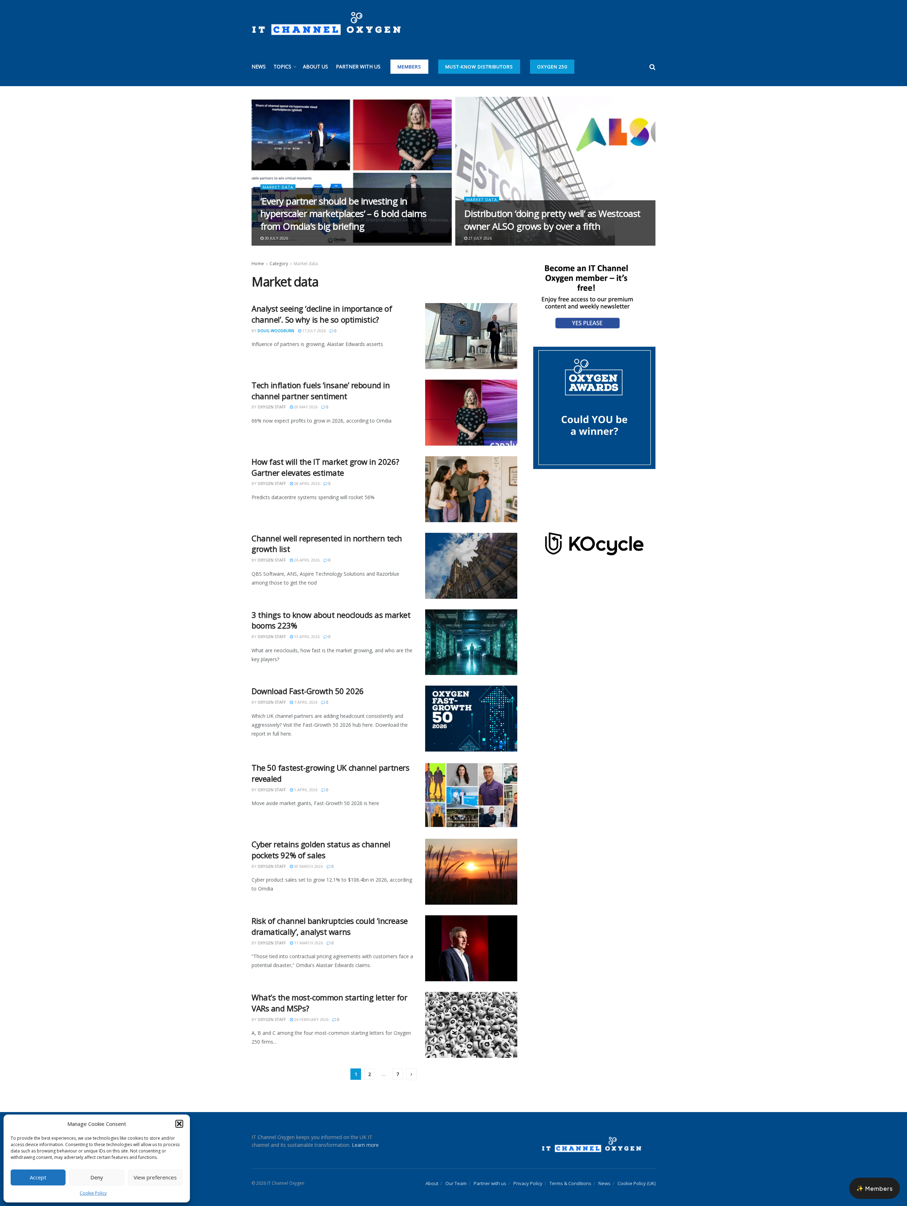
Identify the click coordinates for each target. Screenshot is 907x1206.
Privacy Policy (527, 1183)
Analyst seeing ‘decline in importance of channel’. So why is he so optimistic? (322, 314)
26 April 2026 (306, 560)
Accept (38, 1177)
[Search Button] (652, 67)
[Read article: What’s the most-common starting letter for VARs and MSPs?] (471, 1025)
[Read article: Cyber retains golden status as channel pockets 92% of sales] (471, 872)
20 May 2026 (305, 406)
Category (279, 264)
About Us (315, 66)
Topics (282, 66)
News (259, 66)
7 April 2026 (305, 702)
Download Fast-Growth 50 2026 (308, 691)
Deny (96, 1177)
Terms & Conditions (570, 1183)
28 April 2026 (306, 483)
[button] (179, 1123)
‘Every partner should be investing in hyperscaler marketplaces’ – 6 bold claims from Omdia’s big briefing (343, 213)
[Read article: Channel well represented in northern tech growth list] (471, 566)
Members (409, 66)
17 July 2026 (313, 330)
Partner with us (358, 66)
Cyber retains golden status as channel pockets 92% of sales (321, 849)
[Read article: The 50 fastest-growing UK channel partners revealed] (471, 795)
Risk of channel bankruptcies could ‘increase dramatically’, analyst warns (330, 926)
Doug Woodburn (276, 330)
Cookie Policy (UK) (636, 1183)
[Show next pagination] (411, 1074)
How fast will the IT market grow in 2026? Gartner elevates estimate (325, 467)
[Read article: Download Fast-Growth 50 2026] (471, 719)
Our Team (456, 1183)
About (432, 1183)
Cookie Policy (93, 1193)
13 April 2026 (306, 636)
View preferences (155, 1177)
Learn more (365, 1144)
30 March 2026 (308, 866)
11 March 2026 (308, 942)
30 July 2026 (276, 238)
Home (258, 264)
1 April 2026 (305, 789)
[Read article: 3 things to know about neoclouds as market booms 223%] (471, 642)
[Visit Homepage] (326, 24)
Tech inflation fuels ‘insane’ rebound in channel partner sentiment (321, 390)
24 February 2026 (310, 1019)
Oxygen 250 (552, 66)
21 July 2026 (479, 238)
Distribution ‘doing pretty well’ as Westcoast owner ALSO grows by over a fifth (552, 219)
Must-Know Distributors (479, 66)
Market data (278, 187)
